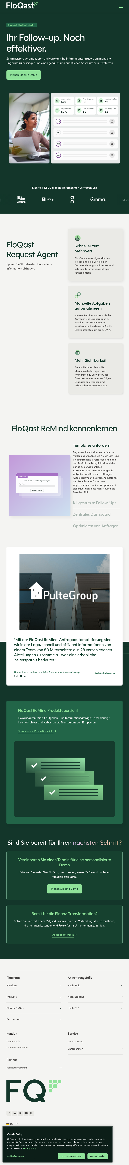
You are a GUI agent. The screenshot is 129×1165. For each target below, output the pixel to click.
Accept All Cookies (97, 1156)
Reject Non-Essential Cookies (71, 1156)
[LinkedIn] (14, 1113)
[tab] (96, 468)
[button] (120, 6)
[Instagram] (31, 1113)
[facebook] (8, 1113)
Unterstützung (75, 1041)
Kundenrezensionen (17, 1047)
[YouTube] (25, 1113)
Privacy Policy (29, 1148)
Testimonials (13, 1041)
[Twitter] (20, 1113)
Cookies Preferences (15, 1156)
